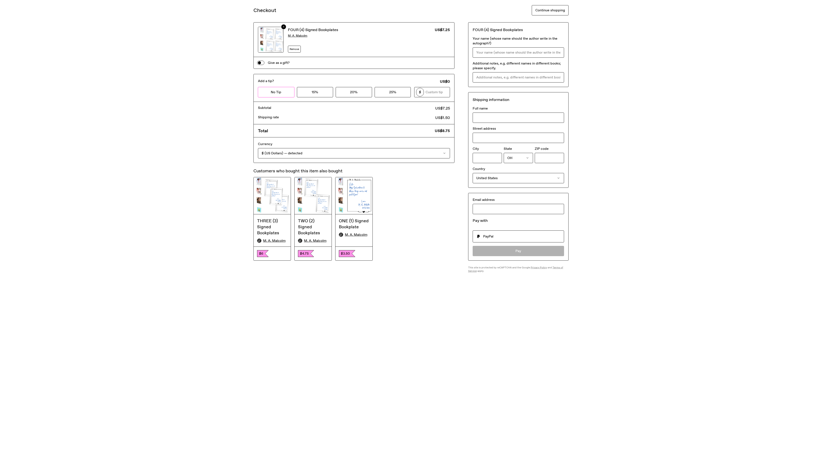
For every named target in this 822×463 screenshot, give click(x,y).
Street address (484, 128)
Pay (518, 251)
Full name (480, 108)
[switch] (260, 63)
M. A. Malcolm (297, 36)
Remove (294, 49)
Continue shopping (550, 10)
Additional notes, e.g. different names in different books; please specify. (517, 65)
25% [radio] (392, 92)
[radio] (518, 236)
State (508, 149)
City (476, 149)
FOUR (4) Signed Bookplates (313, 29)
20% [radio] (353, 92)
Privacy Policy (539, 267)
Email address (484, 200)
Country (479, 169)
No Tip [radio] (276, 92)
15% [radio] (315, 92)
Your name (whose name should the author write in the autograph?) (515, 40)
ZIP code (542, 149)
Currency (265, 144)
